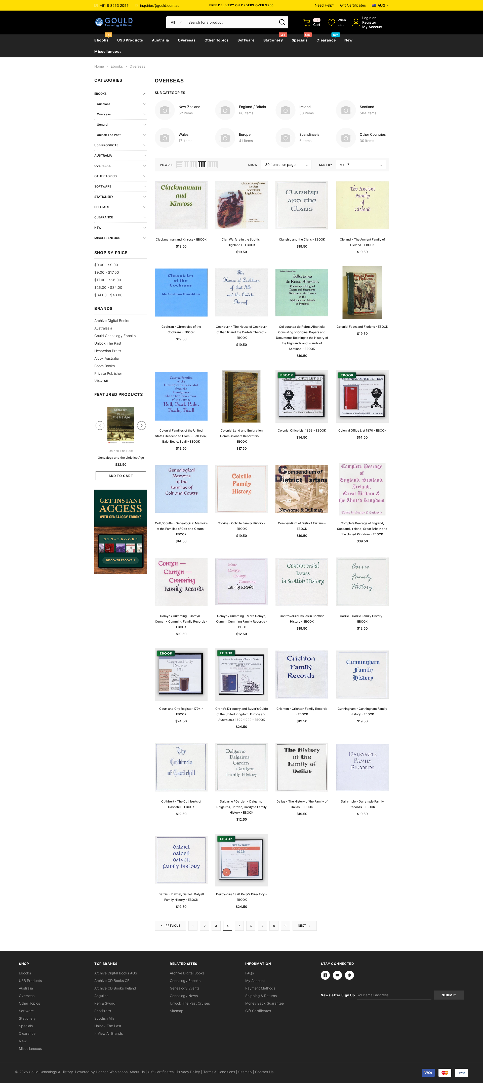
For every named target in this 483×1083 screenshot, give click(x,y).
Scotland (367, 107)
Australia (160, 40)
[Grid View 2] (186, 164)
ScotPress (102, 1011)
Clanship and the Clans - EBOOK (302, 239)
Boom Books (104, 366)
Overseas (187, 40)
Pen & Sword (104, 1003)
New (348, 40)
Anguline (101, 996)
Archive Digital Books (187, 973)
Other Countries (373, 134)
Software (246, 40)
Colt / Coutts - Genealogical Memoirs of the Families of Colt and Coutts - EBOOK (181, 528)
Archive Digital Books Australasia (111, 324)
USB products (130, 40)
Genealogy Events (184, 988)
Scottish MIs (104, 1018)
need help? (324, 5)
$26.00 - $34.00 (108, 287)
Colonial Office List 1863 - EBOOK (302, 430)
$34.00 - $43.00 (108, 295)
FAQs (249, 973)
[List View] (179, 164)
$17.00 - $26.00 (107, 280)
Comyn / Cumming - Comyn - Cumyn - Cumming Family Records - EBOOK (181, 621)
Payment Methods (260, 988)
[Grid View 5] (213, 164)
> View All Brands (108, 1033)
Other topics (217, 40)
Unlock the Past (109, 135)
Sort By (325, 165)
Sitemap (176, 1011)
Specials (300, 40)
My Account (372, 27)
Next (302, 925)
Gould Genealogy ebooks (115, 336)
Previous (173, 925)
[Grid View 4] (202, 164)
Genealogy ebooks (185, 980)
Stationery (273, 40)
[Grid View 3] (193, 164)
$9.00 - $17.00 (106, 272)
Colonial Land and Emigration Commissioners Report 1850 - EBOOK (241, 436)
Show (252, 165)
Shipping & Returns (261, 996)
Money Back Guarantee (264, 1003)
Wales (184, 134)
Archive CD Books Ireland (115, 988)
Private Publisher (108, 373)
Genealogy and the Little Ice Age (121, 457)
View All (101, 381)
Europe (245, 134)
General (102, 124)
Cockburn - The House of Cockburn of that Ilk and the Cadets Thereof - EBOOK (241, 332)
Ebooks (101, 40)
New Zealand (189, 107)
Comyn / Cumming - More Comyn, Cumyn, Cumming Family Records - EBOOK (241, 621)
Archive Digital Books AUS (115, 973)
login (366, 18)
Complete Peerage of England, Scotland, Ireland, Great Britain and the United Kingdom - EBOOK (362, 528)
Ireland (305, 107)
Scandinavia (309, 134)
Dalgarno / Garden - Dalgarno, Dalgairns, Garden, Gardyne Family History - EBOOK (241, 806)
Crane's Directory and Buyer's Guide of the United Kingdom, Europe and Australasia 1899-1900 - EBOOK (241, 714)
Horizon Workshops (112, 1072)
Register (369, 22)
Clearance (326, 40)
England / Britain (252, 107)
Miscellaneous (108, 51)
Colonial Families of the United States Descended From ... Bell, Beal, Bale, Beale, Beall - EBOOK (181, 436)
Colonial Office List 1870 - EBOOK (362, 430)
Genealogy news (184, 996)
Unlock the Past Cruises (190, 1003)
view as (166, 165)
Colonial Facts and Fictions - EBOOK (362, 326)
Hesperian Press (107, 351)
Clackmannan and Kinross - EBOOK (181, 239)
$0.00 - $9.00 (106, 265)
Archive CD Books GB (112, 980)
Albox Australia (106, 358)
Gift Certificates (353, 5)
